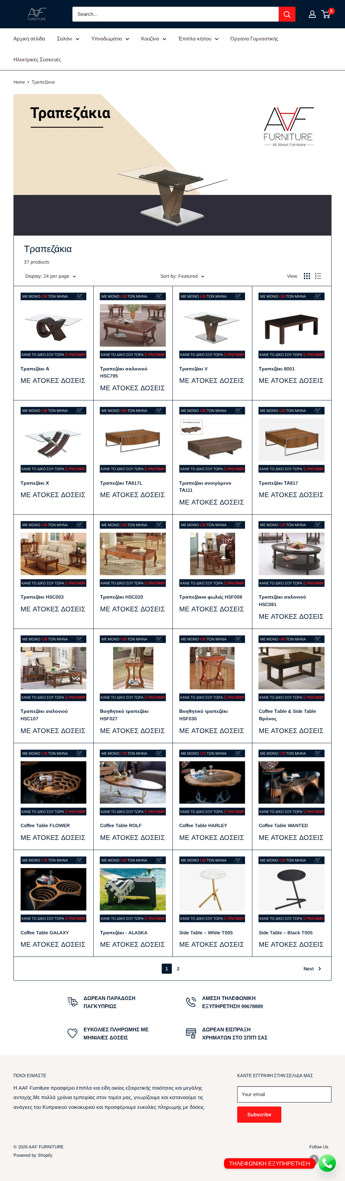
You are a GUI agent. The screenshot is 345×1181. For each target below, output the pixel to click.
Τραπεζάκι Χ (35, 483)
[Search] (287, 14)
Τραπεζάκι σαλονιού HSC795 (123, 372)
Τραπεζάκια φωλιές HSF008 (210, 597)
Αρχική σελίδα (29, 38)
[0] (326, 14)
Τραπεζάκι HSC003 (42, 597)
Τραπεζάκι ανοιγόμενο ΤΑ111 (205, 486)
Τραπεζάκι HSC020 (121, 597)
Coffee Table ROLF (121, 825)
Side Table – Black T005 (286, 932)
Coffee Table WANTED (283, 825)
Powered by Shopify (33, 1155)
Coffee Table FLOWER (45, 825)
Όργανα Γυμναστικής (254, 38)
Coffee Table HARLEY (203, 825)
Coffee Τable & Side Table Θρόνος (287, 714)
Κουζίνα (150, 38)
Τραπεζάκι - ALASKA (124, 932)
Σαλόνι (64, 38)
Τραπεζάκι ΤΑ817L (121, 483)
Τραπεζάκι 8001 (277, 368)
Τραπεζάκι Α (35, 368)
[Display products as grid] (307, 276)
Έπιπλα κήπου (194, 38)
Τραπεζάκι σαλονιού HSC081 (282, 600)
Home (19, 82)
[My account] (312, 14)
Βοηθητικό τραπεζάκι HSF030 (203, 714)
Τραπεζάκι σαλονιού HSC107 (44, 714)
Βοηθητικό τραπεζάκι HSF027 (124, 714)
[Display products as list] (318, 276)
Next (309, 968)
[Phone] (327, 1163)
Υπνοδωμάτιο (106, 38)
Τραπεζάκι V (193, 368)
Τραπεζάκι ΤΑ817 (278, 483)
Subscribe (259, 1114)
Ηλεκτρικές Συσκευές (37, 59)
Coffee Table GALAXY (45, 932)
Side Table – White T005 (206, 932)
